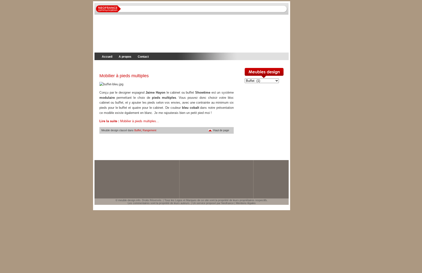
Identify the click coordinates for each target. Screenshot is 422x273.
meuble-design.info (129, 200)
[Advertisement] (152, 66)
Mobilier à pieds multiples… (129, 121)
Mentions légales (246, 203)
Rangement (149, 130)
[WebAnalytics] (10, 212)
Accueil (107, 56)
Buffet (137, 130)
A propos (125, 56)
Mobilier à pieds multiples (124, 75)
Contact (143, 56)
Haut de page (221, 130)
